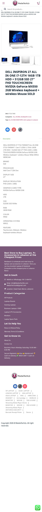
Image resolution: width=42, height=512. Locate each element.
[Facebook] (7, 129)
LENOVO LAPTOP (12, 393)
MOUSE (19, 400)
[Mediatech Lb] (21, 3)
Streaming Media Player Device (16, 403)
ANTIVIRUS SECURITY (13, 410)
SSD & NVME (31, 400)
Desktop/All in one (26, 117)
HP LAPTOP (10, 391)
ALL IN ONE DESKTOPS (16, 120)
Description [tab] (7, 139)
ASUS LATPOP (11, 395)
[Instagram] (14, 129)
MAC (22, 395)
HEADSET (9, 398)
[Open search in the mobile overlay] (21, 9)
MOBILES (33, 398)
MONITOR (9, 400)
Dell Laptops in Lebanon (31, 120)
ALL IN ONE (16, 117)
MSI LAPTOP (26, 393)
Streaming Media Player (14, 407)
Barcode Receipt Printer (14, 412)
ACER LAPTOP (24, 391)
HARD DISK (32, 395)
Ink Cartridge (21, 398)
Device (28, 412)
